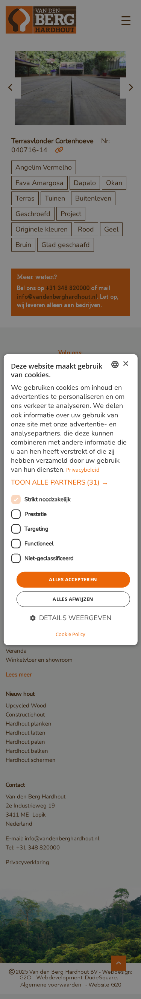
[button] (70, 482)
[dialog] (70, 499)
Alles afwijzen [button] (73, 599)
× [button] (125, 364)
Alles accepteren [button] (73, 579)
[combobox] (115, 364)
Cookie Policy (70, 634)
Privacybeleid (83, 469)
